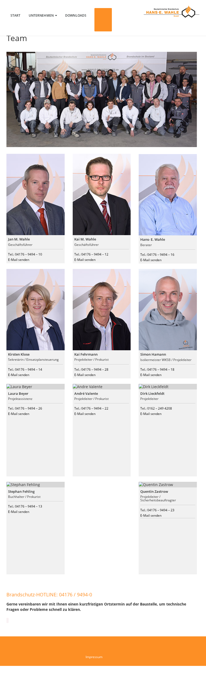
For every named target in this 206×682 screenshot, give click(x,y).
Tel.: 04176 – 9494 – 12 (91, 254)
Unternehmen (41, 15)
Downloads (75, 15)
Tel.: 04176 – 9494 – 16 (157, 254)
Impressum (94, 657)
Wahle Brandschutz (172, 11)
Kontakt (103, 19)
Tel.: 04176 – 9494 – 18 (157, 369)
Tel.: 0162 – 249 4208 (156, 408)
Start (15, 15)
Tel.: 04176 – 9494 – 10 (25, 254)
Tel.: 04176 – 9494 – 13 (25, 506)
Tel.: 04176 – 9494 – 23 (157, 510)
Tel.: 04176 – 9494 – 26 (25, 408)
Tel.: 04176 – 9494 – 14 (25, 369)
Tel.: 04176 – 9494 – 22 (91, 408)
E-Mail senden (18, 259)
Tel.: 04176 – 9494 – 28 (91, 369)
